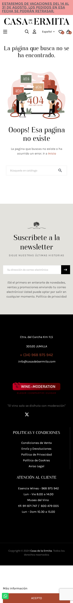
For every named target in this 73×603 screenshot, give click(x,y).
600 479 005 (50, 506)
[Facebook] (17, 414)
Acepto (36, 598)
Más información (15, 588)
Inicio (52, 153)
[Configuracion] (34, 32)
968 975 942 (50, 488)
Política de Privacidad (36, 454)
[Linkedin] (46, 414)
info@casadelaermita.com (36, 361)
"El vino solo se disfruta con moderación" (37, 405)
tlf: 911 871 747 (27, 506)
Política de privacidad (51, 296)
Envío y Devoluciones (36, 448)
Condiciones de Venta (36, 443)
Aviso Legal (36, 466)
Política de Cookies (36, 460)
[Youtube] (56, 414)
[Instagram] (37, 414)
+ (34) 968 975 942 (36, 355)
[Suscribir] (65, 269)
